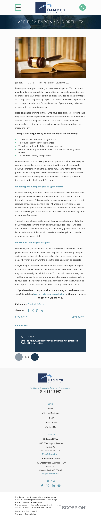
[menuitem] (18, 514)
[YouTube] (59, 485)
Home (50, 408)
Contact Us (50, 427)
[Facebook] (42, 485)
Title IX (50, 417)
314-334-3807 (50, 391)
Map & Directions (50, 454)
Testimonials (50, 422)
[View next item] (35, 357)
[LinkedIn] (53, 485)
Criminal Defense (36, 304)
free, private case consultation (49, 294)
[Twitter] (47, 485)
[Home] (50, 7)
